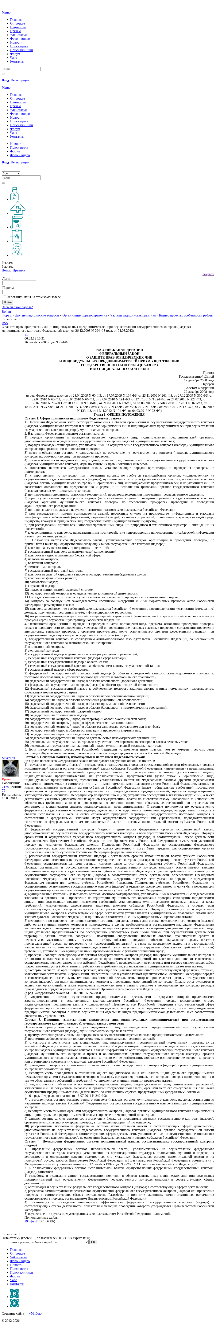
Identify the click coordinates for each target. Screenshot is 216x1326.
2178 (5, 787)
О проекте (17, 23)
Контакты (17, 61)
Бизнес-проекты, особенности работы (186, 315)
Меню (6, 12)
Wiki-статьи (18, 35)
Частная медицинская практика (133, 315)
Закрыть (208, 274)
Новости (16, 42)
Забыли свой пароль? (17, 307)
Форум (15, 54)
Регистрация (20, 80)
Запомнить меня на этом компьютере (34, 297)
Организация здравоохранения (84, 315)
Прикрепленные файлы (41, 1217)
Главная (16, 19)
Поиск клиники (21, 50)
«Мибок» (35, 1313)
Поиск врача (19, 46)
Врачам (15, 31)
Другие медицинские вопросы (37, 315)
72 (3, 790)
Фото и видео (20, 38)
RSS (5, 323)
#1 (26, 334)
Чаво (13, 57)
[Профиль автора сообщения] (10, 775)
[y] (3, 74)
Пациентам (18, 27)
